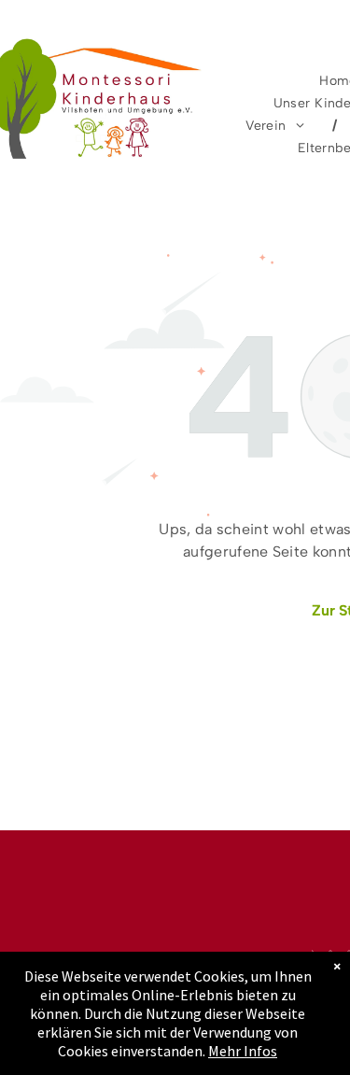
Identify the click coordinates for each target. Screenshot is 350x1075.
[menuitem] (277, 126)
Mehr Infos (242, 1050)
